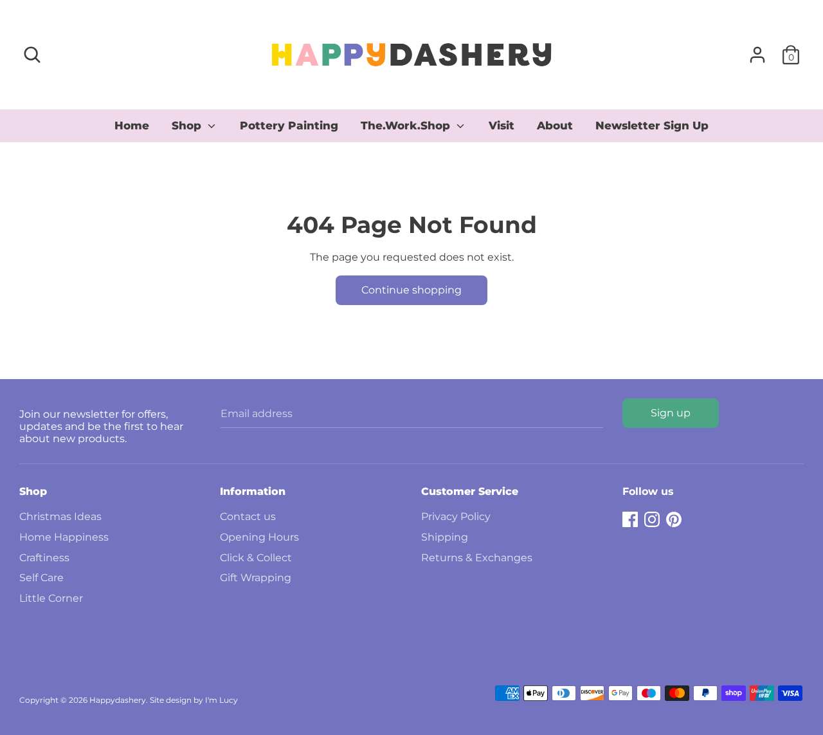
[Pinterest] (674, 518)
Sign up (671, 413)
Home (131, 125)
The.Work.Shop (407, 125)
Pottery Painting (289, 125)
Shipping (444, 537)
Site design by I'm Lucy (194, 700)
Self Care (41, 578)
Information (252, 491)
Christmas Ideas (60, 516)
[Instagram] (652, 518)
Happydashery (117, 700)
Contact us (248, 516)
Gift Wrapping (255, 578)
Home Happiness (64, 537)
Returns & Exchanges (476, 558)
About (555, 125)
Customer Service (469, 491)
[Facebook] (630, 518)
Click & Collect (256, 558)
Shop (188, 125)
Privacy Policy (456, 516)
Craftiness (44, 558)
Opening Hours (259, 537)
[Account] (757, 50)
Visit (501, 125)
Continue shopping (411, 290)
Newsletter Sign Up (652, 125)
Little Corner (51, 598)
